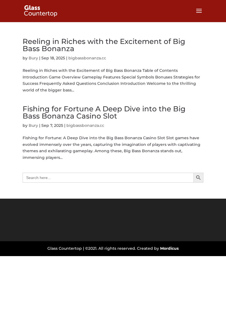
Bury (33, 58)
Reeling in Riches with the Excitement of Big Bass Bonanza (104, 45)
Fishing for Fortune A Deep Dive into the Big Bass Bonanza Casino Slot (104, 112)
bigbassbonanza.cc (87, 58)
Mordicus (169, 248)
